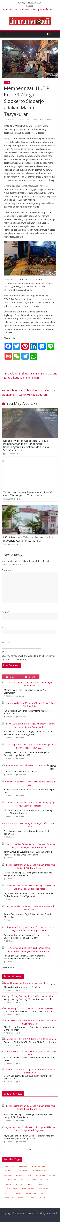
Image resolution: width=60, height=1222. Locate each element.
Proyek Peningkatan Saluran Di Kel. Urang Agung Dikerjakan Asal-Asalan (29, 375)
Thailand (42, 1197)
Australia (23, 1170)
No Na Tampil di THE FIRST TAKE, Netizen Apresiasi (28, 1011)
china (41, 1184)
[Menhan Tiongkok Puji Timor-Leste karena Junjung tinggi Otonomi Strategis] (30, 801)
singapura (40, 1175)
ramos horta (31, 1193)
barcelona (37, 1179)
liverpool (9, 1197)
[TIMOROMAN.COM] (30, 16)
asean (52, 1175)
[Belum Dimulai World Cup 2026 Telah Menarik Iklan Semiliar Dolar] (29, 1069)
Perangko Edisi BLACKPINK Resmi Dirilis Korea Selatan (30, 1042)
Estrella (22, 1197)
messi (43, 1193)
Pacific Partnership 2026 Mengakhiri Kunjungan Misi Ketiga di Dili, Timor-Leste (28, 874)
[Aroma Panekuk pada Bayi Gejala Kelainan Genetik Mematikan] (30, 904)
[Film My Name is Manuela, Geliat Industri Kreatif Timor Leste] (29, 1051)
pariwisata (16, 1193)
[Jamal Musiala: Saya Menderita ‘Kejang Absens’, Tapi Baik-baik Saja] (30, 701)
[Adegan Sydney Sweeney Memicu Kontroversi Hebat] (27, 996)
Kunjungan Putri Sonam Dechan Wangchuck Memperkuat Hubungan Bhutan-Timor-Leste (25, 957)
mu (48, 1179)
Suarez (22, 119)
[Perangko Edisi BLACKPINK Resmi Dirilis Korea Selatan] (29, 1039)
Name (5, 611)
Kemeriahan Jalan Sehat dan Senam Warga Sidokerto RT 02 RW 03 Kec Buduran (28, 392)
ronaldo (20, 1175)
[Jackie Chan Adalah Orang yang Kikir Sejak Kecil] (25, 983)
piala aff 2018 (10, 1179)
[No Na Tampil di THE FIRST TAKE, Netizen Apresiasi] (27, 1008)
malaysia (24, 1179)
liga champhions (39, 1170)
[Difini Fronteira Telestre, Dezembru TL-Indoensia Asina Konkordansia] (30, 506)
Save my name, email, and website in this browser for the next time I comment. (28, 657)
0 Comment (47, 119)
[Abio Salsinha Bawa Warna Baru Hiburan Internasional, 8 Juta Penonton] (29, 1020)
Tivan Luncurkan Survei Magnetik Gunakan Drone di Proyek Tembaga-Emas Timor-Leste (28, 853)
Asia (7, 82)
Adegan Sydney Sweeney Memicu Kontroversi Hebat (28, 999)
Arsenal (8, 1175)
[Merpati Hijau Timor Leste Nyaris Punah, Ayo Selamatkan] (30, 680)
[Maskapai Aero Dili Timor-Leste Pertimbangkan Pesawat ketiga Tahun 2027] (30, 743)
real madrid (44, 1188)
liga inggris (10, 1170)
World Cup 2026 (38, 1166)
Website (6, 642)
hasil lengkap (28, 1188)
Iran (32, 1197)
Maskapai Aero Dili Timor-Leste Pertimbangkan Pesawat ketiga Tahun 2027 (26, 754)
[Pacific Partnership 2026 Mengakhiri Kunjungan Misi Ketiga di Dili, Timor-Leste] (30, 863)
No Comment (24, 696)
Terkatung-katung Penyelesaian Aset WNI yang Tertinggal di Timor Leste (29, 493)
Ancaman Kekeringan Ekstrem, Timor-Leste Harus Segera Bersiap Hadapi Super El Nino (27, 936)
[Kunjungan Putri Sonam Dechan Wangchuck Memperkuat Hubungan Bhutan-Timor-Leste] (30, 946)
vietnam (8, 1184)
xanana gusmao (11, 1188)
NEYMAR (31, 1184)
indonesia (23, 1166)
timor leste (9, 1166)
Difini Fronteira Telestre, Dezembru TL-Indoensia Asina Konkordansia (28, 539)
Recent (31, 676)
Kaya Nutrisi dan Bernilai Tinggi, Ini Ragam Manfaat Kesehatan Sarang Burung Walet (28, 733)
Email (5, 628)
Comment (7, 570)
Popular (12, 676)
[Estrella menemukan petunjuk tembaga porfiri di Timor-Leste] (30, 821)
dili (29, 1175)
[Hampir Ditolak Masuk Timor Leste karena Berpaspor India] (30, 780)
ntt (6, 1193)
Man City (19, 1184)
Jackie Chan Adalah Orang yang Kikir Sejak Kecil (29, 986)
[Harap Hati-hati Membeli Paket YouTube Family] (26, 763)
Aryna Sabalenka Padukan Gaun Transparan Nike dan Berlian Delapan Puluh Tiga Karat (29, 895)
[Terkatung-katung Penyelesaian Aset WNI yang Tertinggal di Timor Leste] (30, 461)
